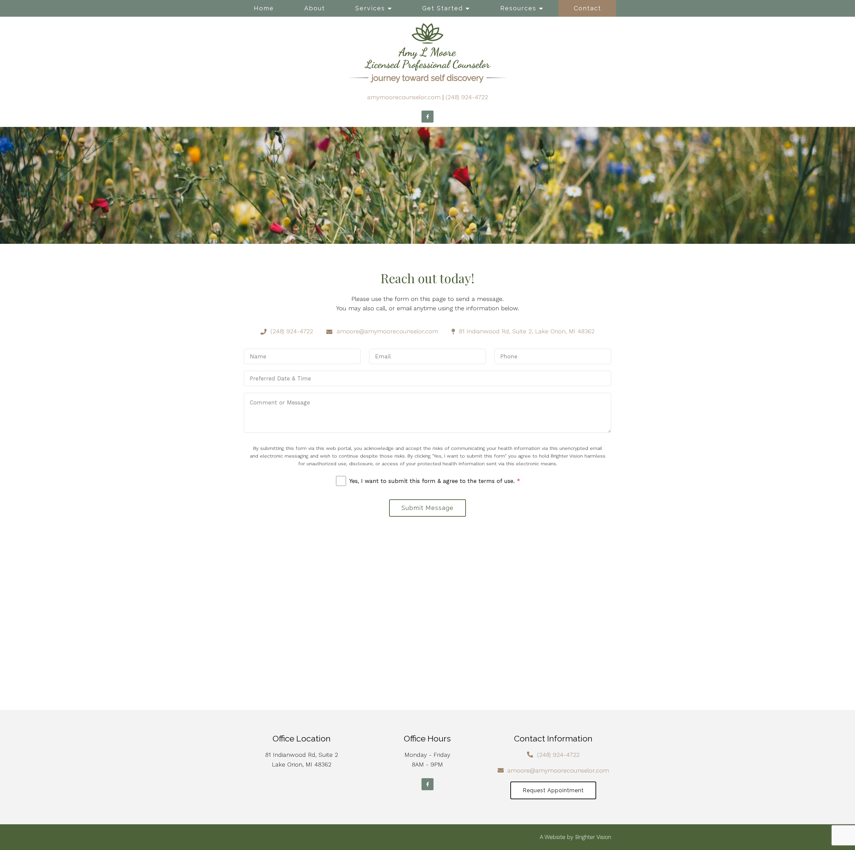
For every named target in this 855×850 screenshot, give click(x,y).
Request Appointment (553, 790)
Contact (587, 8)
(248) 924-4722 (467, 97)
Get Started (442, 8)
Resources (518, 8)
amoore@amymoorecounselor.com (558, 770)
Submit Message (427, 507)
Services (370, 8)
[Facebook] (427, 117)
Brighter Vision (593, 837)
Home (264, 8)
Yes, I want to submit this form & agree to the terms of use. (434, 481)
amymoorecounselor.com (404, 97)
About (314, 8)
